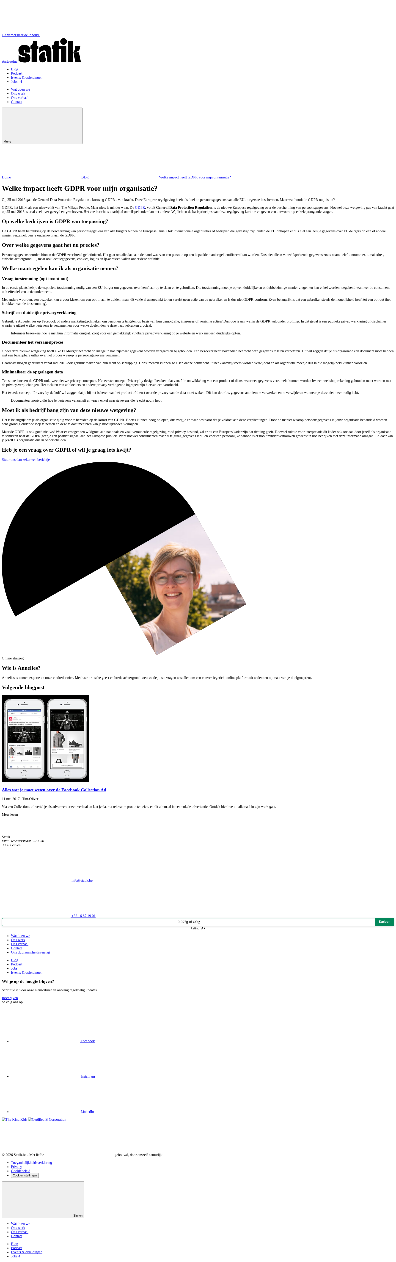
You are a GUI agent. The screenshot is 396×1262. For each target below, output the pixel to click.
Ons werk (18, 93)
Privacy (16, 1167)
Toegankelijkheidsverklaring (31, 1163)
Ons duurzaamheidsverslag (30, 952)
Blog (14, 69)
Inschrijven (10, 998)
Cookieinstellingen (25, 1175)
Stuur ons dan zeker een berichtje (26, 459)
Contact (16, 102)
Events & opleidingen (26, 77)
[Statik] (23, 833)
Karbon (384, 921)
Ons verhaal (19, 98)
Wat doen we (20, 89)
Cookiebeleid (20, 1171)
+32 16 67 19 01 (83, 916)
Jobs (16, 81)
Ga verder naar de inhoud (21, 35)
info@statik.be (82, 880)
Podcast (16, 73)
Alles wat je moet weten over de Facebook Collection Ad (54, 789)
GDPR (140, 207)
